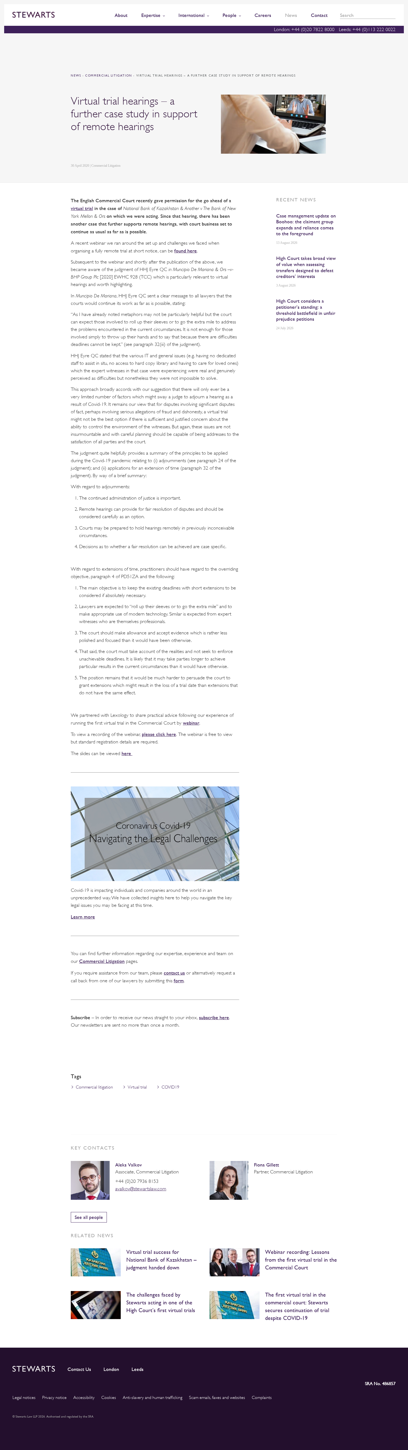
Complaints (262, 1397)
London (111, 1369)
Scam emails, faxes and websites (217, 1397)
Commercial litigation (94, 1087)
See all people (89, 1217)
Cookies (108, 1397)
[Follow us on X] (365, 1368)
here (127, 753)
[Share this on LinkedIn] (74, 148)
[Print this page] (126, 148)
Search (394, 15)
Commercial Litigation (109, 75)
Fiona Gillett (266, 1165)
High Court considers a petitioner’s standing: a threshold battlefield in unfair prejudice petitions (305, 310)
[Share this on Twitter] (86, 148)
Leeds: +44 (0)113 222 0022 (367, 29)
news (76, 75)
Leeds (137, 1369)
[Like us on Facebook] (378, 1367)
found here (185, 251)
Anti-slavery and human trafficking (152, 1397)
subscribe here (214, 1017)
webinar (191, 723)
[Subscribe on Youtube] (391, 1368)
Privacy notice (54, 1397)
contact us (174, 973)
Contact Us (79, 1369)
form (179, 980)
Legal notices (24, 1397)
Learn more (83, 917)
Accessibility (84, 1397)
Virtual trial (137, 1087)
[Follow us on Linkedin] (342, 1368)
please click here (159, 734)
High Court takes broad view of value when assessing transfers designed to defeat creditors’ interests (306, 267)
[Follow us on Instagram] (353, 1367)
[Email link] (112, 148)
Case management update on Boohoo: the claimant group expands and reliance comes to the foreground (306, 225)
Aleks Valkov (128, 1165)
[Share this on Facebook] (99, 148)
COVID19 (170, 1087)
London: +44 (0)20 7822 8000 (304, 29)
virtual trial (82, 208)
